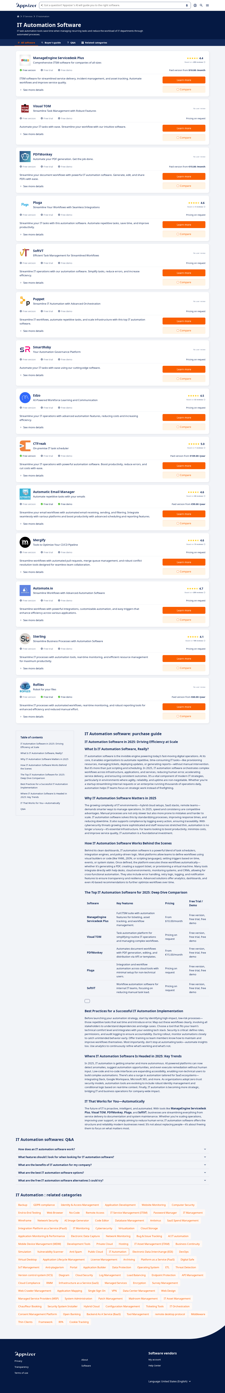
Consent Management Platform (37, 1314)
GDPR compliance (44, 1205)
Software (86, 1365)
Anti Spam (75, 1251)
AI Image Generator (76, 1220)
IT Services (27, 16)
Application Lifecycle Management (64, 1259)
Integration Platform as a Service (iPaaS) (42, 1228)
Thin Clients (25, 1322)
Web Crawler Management (34, 1290)
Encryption (139, 1283)
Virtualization (126, 1228)
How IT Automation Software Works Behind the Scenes (44, 766)
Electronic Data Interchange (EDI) (153, 1251)
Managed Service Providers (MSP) (38, 1298)
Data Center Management (139, 1290)
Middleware (198, 1314)
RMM (49, 1283)
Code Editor (102, 1220)
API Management (192, 1275)
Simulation (24, 1251)
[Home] (18, 16)
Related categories (96, 42)
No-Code (74, 1212)
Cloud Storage (149, 1228)
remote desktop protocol (170, 1314)
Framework (45, 1322)
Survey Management (165, 1283)
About (84, 1359)
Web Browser (55, 1212)
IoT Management (28, 1267)
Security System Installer (63, 1306)
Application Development (120, 1205)
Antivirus (155, 1220)
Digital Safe (187, 1259)
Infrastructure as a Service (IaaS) (79, 1283)
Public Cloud (95, 1251)
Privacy (18, 1360)
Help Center (154, 1365)
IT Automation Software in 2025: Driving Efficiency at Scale (42, 745)
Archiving (129, 1259)
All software (28, 42)
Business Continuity (188, 1244)
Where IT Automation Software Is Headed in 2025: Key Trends (44, 795)
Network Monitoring (118, 1236)
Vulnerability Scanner (50, 1251)
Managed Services (116, 1283)
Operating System (148, 1267)
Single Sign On (97, 1290)
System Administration (78, 1298)
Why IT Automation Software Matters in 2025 (44, 759)
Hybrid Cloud (91, 1306)
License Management (104, 1259)
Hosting (123, 1244)
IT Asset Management (177, 1298)
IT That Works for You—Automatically (40, 802)
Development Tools (78, 1244)
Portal (73, 1267)
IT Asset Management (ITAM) (151, 1244)
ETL (167, 1267)
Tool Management (138, 1314)
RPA (61, 1322)
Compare (185, 89)
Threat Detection (186, 1267)
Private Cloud (104, 1244)
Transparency (22, 1366)
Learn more (184, 80)
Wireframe (24, 1220)
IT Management (193, 1212)
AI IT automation (178, 1236)
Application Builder (94, 1267)
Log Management (110, 1275)
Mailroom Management (143, 1298)
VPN (114, 1290)
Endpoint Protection (164, 1275)
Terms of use (21, 1372)
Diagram (64, 1275)
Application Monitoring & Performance (41, 1236)
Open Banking (72, 1314)
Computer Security (183, 1205)
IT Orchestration (180, 1306)
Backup (22, 1205)
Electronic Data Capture (85, 1236)
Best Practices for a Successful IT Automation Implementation (44, 785)
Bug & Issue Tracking (149, 1236)
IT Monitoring (81, 1228)
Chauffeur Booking (29, 1306)
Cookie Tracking (79, 1322)
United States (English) (174, 1381)
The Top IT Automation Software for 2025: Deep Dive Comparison (43, 776)
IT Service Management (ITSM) (128, 1212)
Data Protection (121, 1267)
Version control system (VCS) (35, 1275)
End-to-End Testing (29, 1212)
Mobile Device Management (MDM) (39, 1244)
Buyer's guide (53, 42)
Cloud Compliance (29, 1283)
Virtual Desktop (27, 1259)
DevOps (184, 1251)
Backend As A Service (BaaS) (104, 1314)
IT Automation (117, 1251)
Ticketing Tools (155, 1306)
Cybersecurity (104, 1228)
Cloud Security (84, 1275)
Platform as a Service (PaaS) (157, 1259)
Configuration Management (123, 1306)
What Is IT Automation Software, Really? (42, 753)
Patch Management (110, 1298)
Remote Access (95, 1212)
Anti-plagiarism (54, 1267)
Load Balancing (136, 1275)
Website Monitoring (154, 1205)
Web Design (168, 1290)
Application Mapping (69, 1290)
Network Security (48, 1220)
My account (154, 1359)
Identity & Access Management (80, 1205)
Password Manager (165, 1212)
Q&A (72, 42)
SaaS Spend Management (183, 1220)
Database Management (129, 1220)
